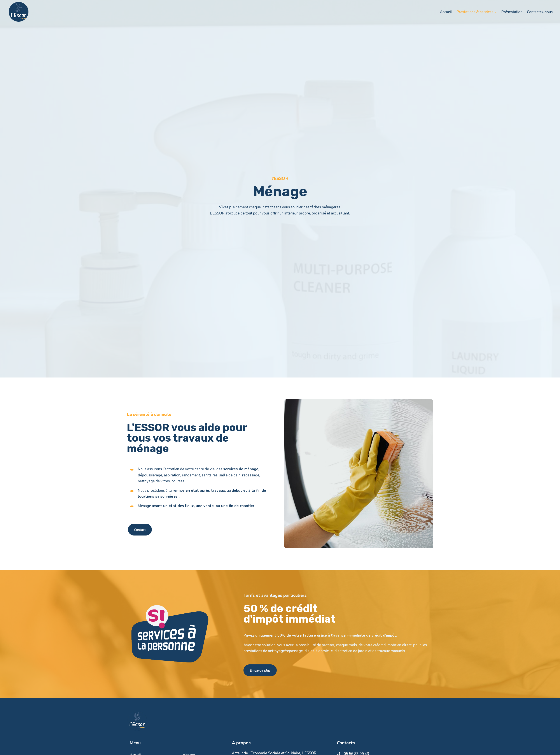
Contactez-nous (540, 11)
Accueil (446, 11)
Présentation (511, 11)
